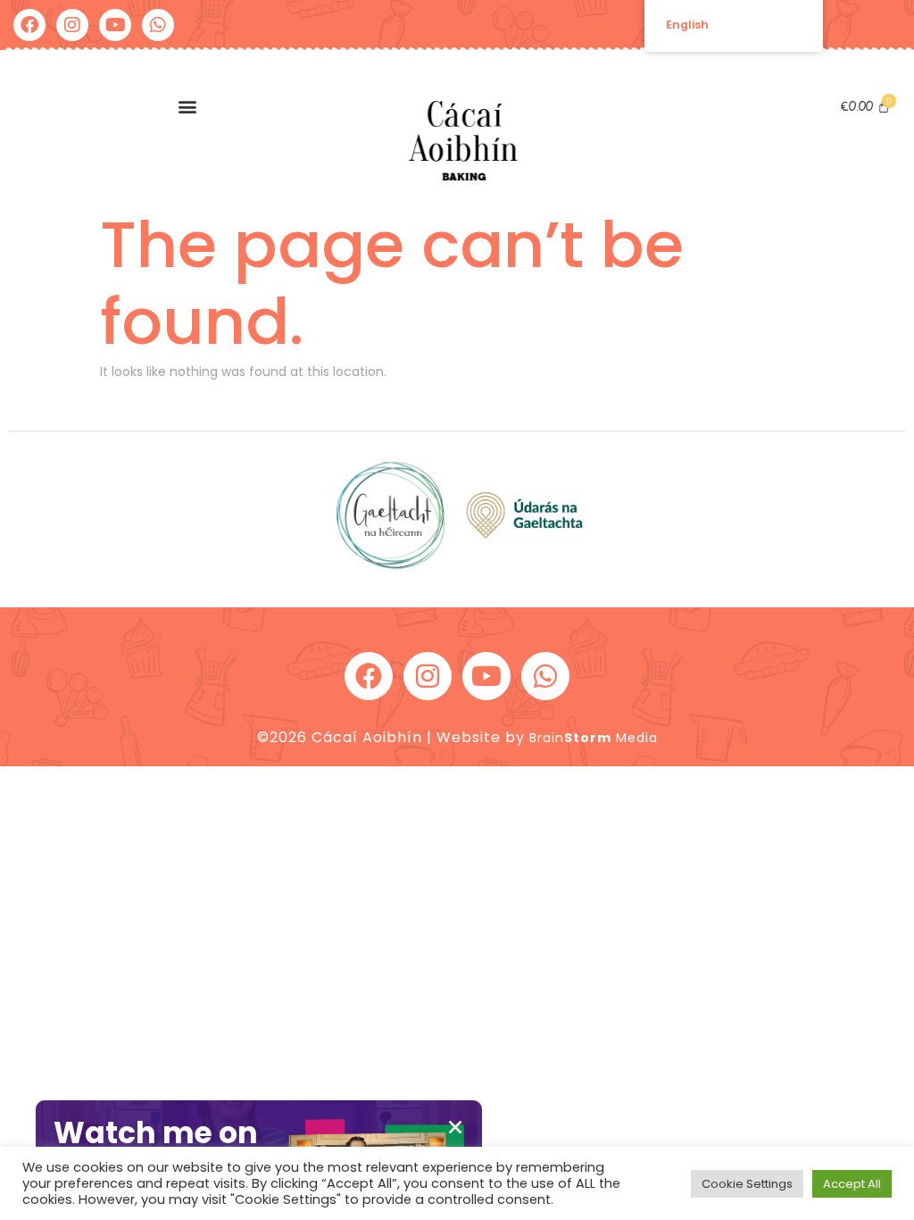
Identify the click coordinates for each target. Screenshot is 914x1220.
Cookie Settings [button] (747, 1183)
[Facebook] (29, 25)
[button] (187, 106)
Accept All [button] (852, 1183)
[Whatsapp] (158, 25)
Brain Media (593, 738)
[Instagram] (72, 25)
